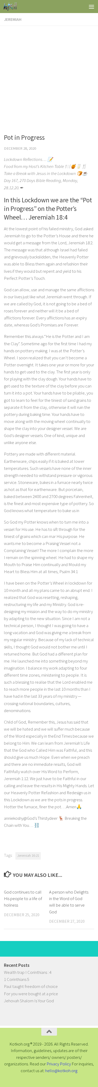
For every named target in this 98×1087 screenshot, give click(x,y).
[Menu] (91, 6)
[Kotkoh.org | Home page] (12, 6)
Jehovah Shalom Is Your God (29, 1001)
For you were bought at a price (31, 994)
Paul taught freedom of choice (31, 986)
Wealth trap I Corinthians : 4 (27, 972)
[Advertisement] (49, 77)
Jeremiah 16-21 (28, 855)
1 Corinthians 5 (16, 979)
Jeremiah (12, 19)
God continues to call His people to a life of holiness (23, 898)
